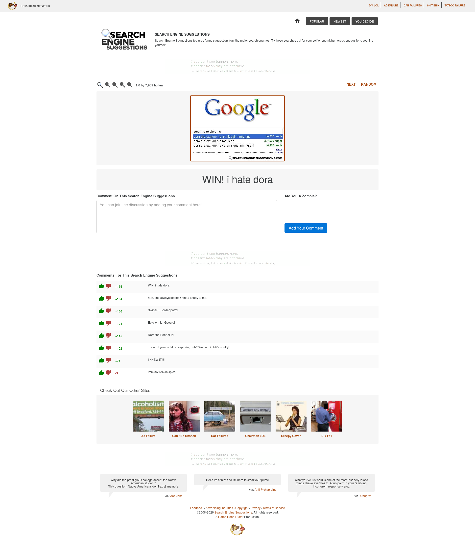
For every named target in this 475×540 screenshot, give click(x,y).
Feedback (196, 508)
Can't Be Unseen (184, 436)
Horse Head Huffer (230, 516)
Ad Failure (391, 5)
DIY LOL (374, 5)
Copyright (241, 508)
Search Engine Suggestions (233, 512)
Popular (317, 21)
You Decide (365, 21)
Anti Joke (176, 496)
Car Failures (413, 5)
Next (351, 84)
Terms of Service (274, 508)
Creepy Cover (291, 436)
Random (369, 84)
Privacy (256, 508)
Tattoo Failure (455, 5)
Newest (339, 21)
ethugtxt (365, 496)
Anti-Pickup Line (266, 489)
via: (167, 496)
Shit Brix (433, 5)
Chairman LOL (255, 436)
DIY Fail (326, 436)
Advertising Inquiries (219, 508)
